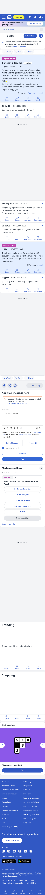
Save (19, 52)
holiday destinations (19, 46)
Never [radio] (22, 512)
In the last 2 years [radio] (22, 500)
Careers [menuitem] (5, 806)
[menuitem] (3, 851)
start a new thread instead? (17, 403)
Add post (27, 100)
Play (22, 770)
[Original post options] (42, 58)
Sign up (19, 17)
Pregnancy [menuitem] (27, 786)
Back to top (36, 385)
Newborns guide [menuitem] (29, 818)
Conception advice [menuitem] (30, 810)
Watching (14, 893)
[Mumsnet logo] (9, 17)
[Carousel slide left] (2, 745)
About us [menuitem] (5, 781)
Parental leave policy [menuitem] (10, 810)
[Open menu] (4, 17)
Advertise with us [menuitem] (8, 786)
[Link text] (17, 428)
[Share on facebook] (4, 385)
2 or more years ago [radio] (23, 506)
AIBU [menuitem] (4, 818)
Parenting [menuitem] (27, 781)
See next (32, 93)
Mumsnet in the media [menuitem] (11, 790)
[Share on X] (9, 385)
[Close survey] (41, 468)
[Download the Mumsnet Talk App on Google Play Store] (24, 861)
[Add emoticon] (40, 428)
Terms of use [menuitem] (23, 880)
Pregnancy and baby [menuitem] (10, 827)
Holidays (11, 29)
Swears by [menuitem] (27, 794)
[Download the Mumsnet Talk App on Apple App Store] (9, 861)
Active (5, 893)
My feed (6, 668)
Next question (22, 518)
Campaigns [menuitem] (6, 802)
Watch (8, 52)
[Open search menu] (35, 17)
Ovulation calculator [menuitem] (31, 802)
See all (40, 93)
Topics (17, 668)
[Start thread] (30, 17)
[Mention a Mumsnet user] (37, 428)
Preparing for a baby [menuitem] (31, 814)
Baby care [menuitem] (27, 823)
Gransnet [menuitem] (5, 814)
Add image (14, 443)
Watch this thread (12, 448)
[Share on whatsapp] (15, 385)
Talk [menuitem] (3, 823)
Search (40, 893)
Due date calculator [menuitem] (31, 806)
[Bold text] (4, 428)
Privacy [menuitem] (33, 880)
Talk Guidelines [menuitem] (31, 883)
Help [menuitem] (3, 880)
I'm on (31, 893)
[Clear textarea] (20, 428)
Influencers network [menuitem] (9, 794)
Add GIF (34, 443)
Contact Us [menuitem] (12, 880)
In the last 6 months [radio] (22, 489)
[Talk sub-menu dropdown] (41, 29)
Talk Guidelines (25, 435)
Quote (7, 100)
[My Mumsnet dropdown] (41, 17)
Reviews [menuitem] (26, 790)
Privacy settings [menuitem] (7, 883)
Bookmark (38, 117)
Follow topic (30, 36)
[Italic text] (14, 428)
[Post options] (42, 106)
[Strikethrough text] (11, 428)
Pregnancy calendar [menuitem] (31, 798)
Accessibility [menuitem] (19, 883)
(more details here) (11, 877)
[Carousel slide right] (42, 745)
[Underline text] (7, 428)
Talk (3, 29)
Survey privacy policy (8, 524)
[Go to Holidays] (3, 36)
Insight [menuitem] (4, 798)
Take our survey (35, 23)
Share (30, 52)
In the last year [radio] (22, 494)
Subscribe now (12, 840)
